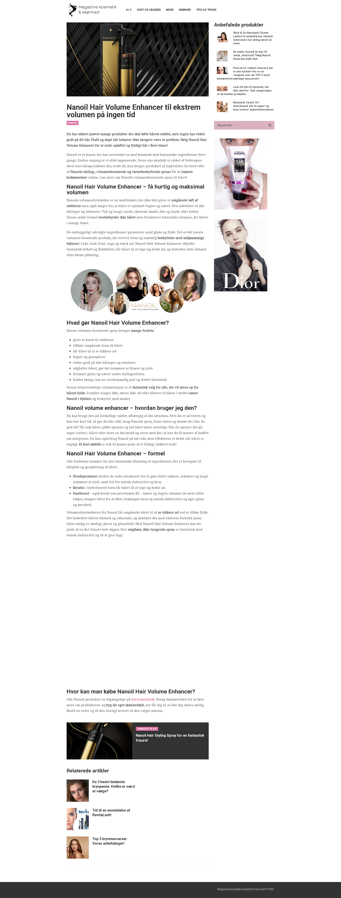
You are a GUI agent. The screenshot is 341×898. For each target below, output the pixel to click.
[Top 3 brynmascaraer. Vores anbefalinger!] (78, 847)
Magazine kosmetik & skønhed (235, 889)
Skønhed (185, 9)
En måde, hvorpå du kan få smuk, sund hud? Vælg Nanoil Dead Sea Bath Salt (251, 55)
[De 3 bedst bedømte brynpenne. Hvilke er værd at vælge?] (78, 791)
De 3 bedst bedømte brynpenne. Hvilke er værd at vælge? (113, 786)
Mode (170, 9)
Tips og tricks (206, 9)
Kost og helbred (149, 9)
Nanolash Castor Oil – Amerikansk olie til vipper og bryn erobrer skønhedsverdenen (253, 106)
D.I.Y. (129, 9)
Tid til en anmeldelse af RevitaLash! (111, 812)
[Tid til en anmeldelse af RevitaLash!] (78, 819)
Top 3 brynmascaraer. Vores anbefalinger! (109, 841)
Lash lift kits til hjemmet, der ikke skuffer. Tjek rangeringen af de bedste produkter (244, 90)
